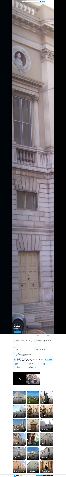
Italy (14, 324)
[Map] (24, 332)
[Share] (26, 332)
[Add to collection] (22, 332)
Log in (43, 1)
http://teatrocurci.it (45, 364)
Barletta (16, 364)
